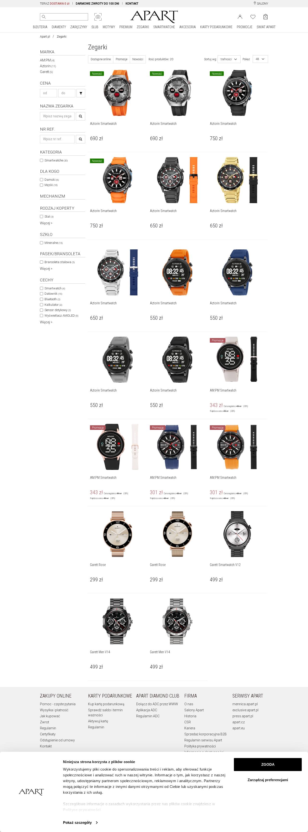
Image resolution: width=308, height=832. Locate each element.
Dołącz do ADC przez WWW (157, 704)
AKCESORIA (187, 27)
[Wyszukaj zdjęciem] (98, 16)
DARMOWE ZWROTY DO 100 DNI (97, 3)
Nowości (137, 59)
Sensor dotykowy (58, 310)
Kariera (189, 728)
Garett (46, 72)
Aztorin (48, 66)
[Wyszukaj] (44, 17)
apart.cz (238, 722)
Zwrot (44, 722)
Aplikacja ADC (146, 710)
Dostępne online (101, 59)
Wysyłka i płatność (54, 710)
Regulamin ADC (148, 716)
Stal (49, 216)
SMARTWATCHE (164, 27)
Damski (52, 179)
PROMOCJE (244, 27)
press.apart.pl (242, 716)
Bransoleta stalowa (60, 262)
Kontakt (46, 746)
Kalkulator (53, 304)
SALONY (262, 3)
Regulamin (48, 728)
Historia (190, 716)
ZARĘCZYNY (78, 27)
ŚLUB (94, 27)
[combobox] (229, 59)
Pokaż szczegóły (77, 822)
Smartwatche (56, 160)
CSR (187, 722)
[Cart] (265, 17)
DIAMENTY (59, 27)
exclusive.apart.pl (245, 710)
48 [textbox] (257, 59)
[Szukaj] (81, 93)
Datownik (53, 293)
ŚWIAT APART (266, 27)
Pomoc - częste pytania (58, 704)
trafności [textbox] (226, 59)
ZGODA (268, 764)
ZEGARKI (143, 27)
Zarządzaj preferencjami (268, 780)
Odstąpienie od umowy (57, 740)
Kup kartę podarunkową (106, 704)
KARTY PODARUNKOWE (216, 27)
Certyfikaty (48, 734)
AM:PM (47, 60)
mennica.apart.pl (245, 704)
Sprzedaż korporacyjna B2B (205, 734)
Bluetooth (52, 299)
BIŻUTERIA (40, 27)
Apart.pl (45, 36)
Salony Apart (194, 710)
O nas (188, 704)
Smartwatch (55, 288)
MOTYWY (109, 27)
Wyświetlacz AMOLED (61, 315)
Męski (51, 185)
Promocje (121, 59)
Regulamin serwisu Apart (203, 740)
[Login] (240, 16)
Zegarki (61, 36)
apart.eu (238, 728)
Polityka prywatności (200, 746)
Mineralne (54, 243)
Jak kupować (50, 716)
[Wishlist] (253, 16)
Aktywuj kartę (98, 721)
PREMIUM (125, 27)
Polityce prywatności (82, 810)
